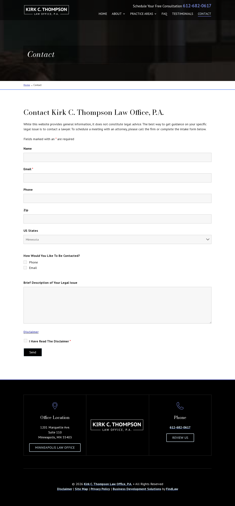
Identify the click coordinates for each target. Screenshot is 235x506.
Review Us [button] (180, 437)
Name (28, 148)
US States (31, 230)
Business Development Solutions (137, 489)
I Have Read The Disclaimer (50, 341)
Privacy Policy (100, 489)
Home (103, 14)
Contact (204, 14)
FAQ (164, 14)
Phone (28, 189)
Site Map (81, 489)
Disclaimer (31, 332)
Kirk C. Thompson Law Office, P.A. (108, 484)
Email (28, 169)
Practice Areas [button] (141, 14)
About (117, 14)
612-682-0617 (197, 6)
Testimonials (182, 14)
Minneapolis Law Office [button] (55, 447)
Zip (26, 210)
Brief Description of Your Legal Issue (50, 282)
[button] (231, 479)
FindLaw (172, 489)
